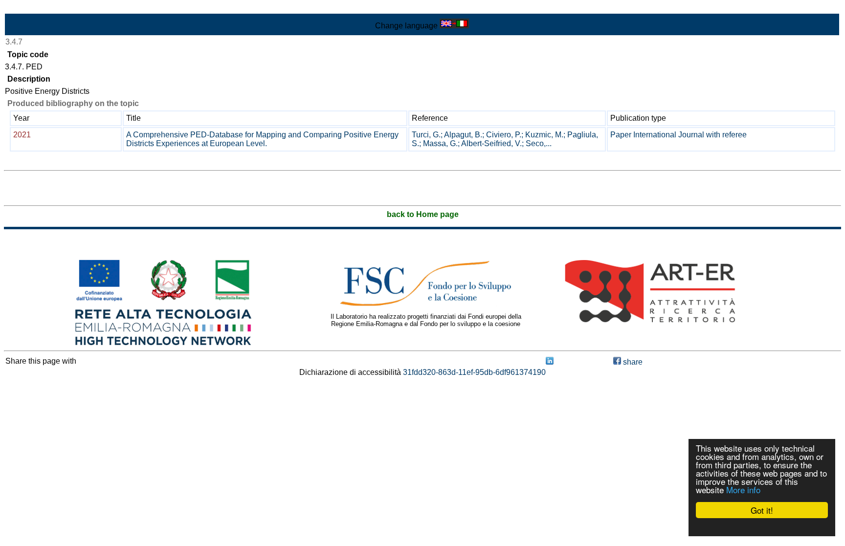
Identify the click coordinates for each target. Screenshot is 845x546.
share (632, 362)
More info (743, 489)
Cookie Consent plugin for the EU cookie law (761, 527)
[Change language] (454, 26)
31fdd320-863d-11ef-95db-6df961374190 (474, 372)
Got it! (762, 510)
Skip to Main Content (40, 8)
